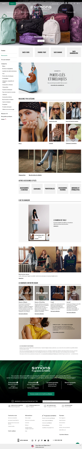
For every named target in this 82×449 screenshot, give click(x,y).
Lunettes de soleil (53, 121)
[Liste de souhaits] (71, 3)
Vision (34, 3)
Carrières (20, 3)
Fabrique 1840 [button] (71, 12)
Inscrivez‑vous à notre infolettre (26, 401)
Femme (3, 50)
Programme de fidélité (41, 371)
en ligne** (70, 383)
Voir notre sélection (23, 313)
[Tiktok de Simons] (38, 441)
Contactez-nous (12, 415)
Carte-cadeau (27, 3)
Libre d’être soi (62, 429)
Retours (27, 425)
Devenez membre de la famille (41, 394)
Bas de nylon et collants (35, 175)
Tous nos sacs (41, 40)
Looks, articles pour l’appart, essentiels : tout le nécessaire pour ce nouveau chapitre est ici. (38, 276)
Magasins (12, 3)
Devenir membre (48, 418)
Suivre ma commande (30, 420)
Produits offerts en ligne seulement (29, 428)
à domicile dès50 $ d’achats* (52, 384)
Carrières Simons (64, 434)
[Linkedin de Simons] (48, 441)
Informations (28, 415)
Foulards (51, 143)
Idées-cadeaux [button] (27, 12)
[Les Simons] (41, 367)
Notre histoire (62, 420)
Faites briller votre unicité (58, 332)
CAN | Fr (4, 3)
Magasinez (21, 278)
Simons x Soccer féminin (64, 427)
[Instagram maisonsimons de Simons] (32, 441)
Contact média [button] (11, 426)
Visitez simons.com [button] (39, 447)
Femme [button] (45, 12)
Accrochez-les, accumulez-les (57, 85)
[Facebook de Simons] (35, 441)
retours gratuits (50, 1)
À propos (61, 415)
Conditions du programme (48, 427)
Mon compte (64, 3)
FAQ (26, 431)
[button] (55, 4)
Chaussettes (22, 175)
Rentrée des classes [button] (12, 12)
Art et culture (62, 422)
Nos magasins (62, 418)
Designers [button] (37, 12)
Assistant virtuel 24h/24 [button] (13, 420)
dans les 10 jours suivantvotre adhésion (13, 385)
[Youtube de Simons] (45, 441)
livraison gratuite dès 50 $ (36, 1)
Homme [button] (53, 12)
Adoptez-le (56, 226)
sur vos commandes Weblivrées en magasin (33, 385)
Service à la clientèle (12, 418)
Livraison (27, 422)
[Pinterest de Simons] (42, 441)
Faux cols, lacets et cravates (72, 121)
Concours (47, 422)
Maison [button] (61, 12)
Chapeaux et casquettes (71, 143)
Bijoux (20, 143)
